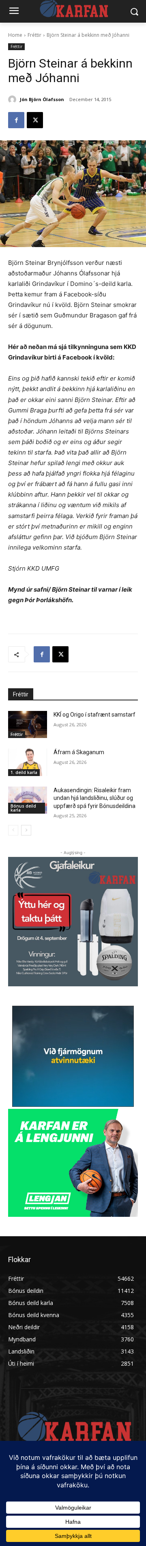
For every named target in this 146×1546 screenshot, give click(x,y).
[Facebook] (16, 120)
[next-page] (26, 830)
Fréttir (34, 35)
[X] (35, 120)
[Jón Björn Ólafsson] (13, 99)
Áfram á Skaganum (79, 752)
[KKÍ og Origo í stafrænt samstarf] (27, 724)
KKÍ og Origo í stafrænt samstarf (94, 714)
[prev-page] (13, 830)
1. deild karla (24, 772)
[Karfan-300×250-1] (73, 1163)
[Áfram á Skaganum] (27, 762)
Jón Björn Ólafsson (42, 99)
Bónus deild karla (23, 808)
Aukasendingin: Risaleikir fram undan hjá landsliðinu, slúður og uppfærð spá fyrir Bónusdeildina (94, 798)
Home (15, 35)
